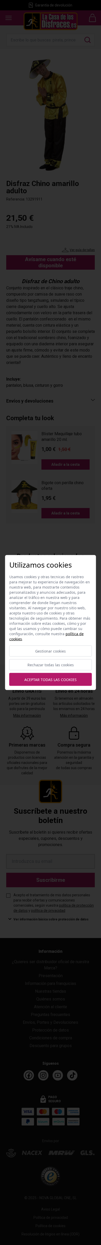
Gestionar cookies (50, 651)
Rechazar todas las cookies (50, 664)
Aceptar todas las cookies (50, 679)
